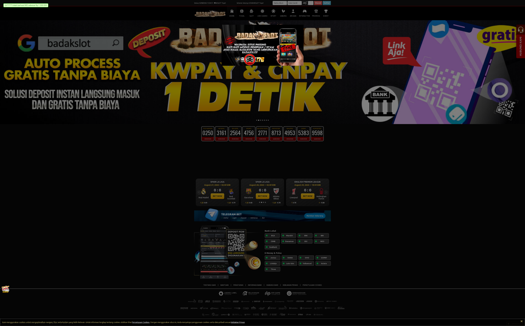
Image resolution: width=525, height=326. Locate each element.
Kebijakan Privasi (238, 322)
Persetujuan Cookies (141, 322)
